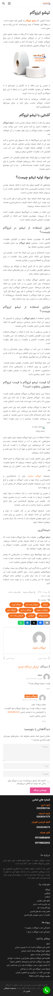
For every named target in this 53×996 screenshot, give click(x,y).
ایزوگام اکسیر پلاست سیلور (40, 954)
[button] (3, 3)
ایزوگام (47, 889)
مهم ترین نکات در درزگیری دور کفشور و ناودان (33, 972)
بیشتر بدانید (12, 592)
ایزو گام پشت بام (44, 907)
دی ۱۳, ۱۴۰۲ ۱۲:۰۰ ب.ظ (30, 699)
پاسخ (48, 688)
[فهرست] (9, 3)
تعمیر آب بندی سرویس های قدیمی (37, 915)
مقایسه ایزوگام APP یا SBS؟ (39, 976)
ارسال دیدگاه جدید (28, 667)
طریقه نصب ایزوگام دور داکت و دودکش (35, 969)
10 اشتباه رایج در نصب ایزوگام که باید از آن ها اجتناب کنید (28, 965)
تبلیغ (48, 943)
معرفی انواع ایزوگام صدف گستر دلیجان (35, 951)
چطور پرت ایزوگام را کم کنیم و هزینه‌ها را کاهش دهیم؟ (30, 961)
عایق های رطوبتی (43, 900)
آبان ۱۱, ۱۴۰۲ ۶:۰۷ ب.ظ (34, 678)
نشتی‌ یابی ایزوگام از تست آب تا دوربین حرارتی (32, 947)
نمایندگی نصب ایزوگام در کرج (39, 931)
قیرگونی (47, 893)
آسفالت (47, 896)
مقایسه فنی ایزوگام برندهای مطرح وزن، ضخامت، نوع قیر (28, 958)
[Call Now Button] (46, 990)
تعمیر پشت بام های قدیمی (40, 911)
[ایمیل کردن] (47, 623)
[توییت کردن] (34, 623)
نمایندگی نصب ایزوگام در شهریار (38, 927)
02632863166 (14, 712)
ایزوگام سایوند (34, 476)
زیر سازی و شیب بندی (41, 904)
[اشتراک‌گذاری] (40, 623)
